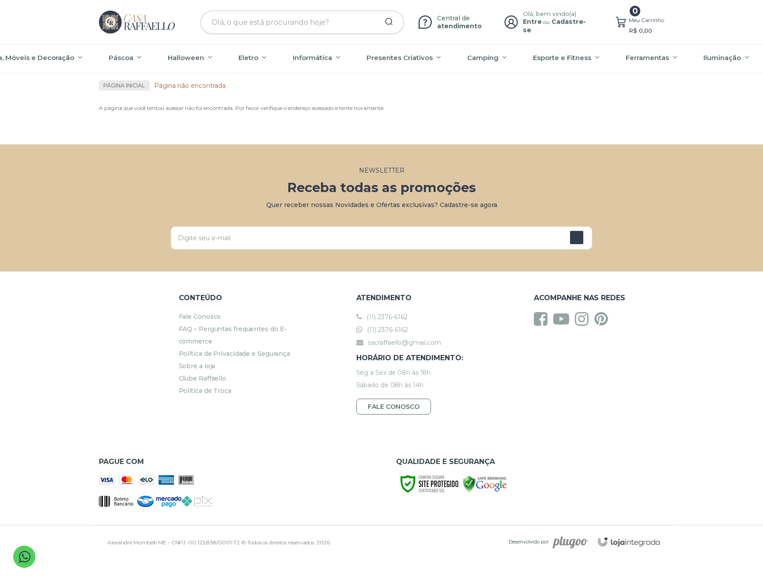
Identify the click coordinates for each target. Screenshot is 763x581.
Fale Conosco (200, 317)
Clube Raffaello (203, 378)
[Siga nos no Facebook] (543, 318)
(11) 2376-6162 (386, 317)
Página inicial (124, 85)
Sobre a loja (197, 366)
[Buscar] (386, 22)
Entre (532, 22)
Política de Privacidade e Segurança (235, 354)
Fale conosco (393, 407)
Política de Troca (205, 391)
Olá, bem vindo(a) (550, 13)
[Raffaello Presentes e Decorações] (137, 22)
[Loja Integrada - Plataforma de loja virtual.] (628, 542)
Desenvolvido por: (529, 542)
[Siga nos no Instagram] (584, 318)
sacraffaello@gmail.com (403, 343)
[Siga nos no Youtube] (563, 318)
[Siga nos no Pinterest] (603, 318)
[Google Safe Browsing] (485, 483)
